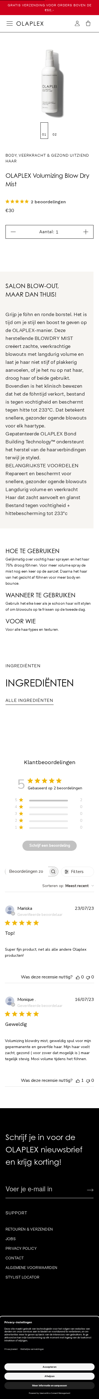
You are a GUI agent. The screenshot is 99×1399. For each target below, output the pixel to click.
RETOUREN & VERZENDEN (29, 1229)
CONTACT (15, 1258)
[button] (88, 23)
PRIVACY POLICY (21, 1248)
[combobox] (68, 885)
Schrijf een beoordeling (49, 845)
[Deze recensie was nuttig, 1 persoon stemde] (78, 1080)
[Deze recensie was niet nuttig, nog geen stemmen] (88, 977)
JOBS (11, 1238)
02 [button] (55, 134)
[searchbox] (26, 871)
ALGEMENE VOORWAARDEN (31, 1267)
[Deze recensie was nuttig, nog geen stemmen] (78, 977)
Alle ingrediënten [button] (29, 700)
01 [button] (44, 134)
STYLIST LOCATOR (22, 1277)
